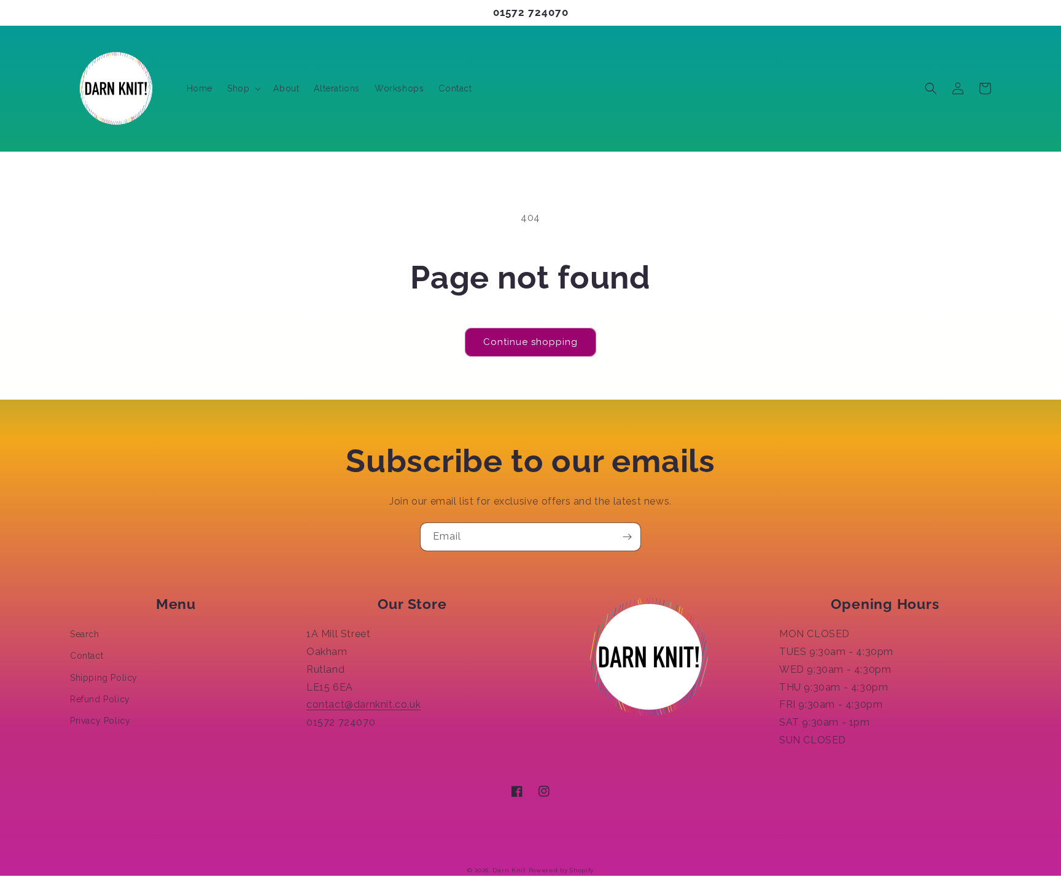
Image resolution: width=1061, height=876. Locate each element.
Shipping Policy (104, 678)
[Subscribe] (626, 536)
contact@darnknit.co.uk (363, 704)
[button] (243, 88)
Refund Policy (100, 699)
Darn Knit (509, 870)
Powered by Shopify (561, 870)
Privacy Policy (100, 721)
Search (84, 634)
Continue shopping (530, 341)
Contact (86, 656)
